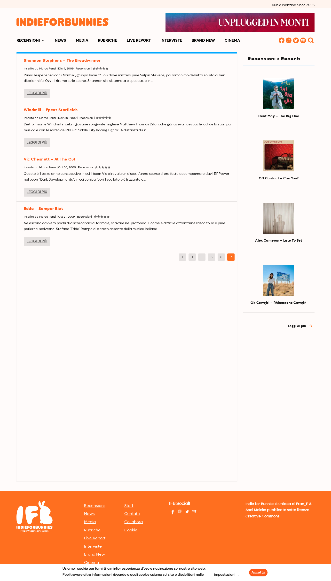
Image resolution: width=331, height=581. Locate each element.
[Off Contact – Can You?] (278, 155)
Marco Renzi (47, 68)
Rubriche (107, 41)
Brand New (203, 41)
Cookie (130, 530)
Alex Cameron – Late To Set (278, 240)
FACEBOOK (281, 41)
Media (82, 41)
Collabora (133, 522)
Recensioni (28, 41)
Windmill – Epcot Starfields (51, 110)
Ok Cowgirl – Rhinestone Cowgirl (279, 303)
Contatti (132, 514)
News (60, 41)
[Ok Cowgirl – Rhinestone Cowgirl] (278, 280)
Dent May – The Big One (278, 116)
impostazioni (224, 574)
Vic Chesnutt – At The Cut (50, 159)
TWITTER (296, 41)
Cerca (311, 41)
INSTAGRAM (288, 41)
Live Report (139, 41)
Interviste (171, 41)
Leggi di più (37, 93)
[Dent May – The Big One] (278, 93)
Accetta (258, 572)
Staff (128, 506)
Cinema (232, 41)
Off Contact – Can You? (279, 178)
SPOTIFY (303, 41)
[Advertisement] (278, 414)
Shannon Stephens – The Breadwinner (62, 61)
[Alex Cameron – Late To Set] (278, 218)
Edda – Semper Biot (43, 209)
